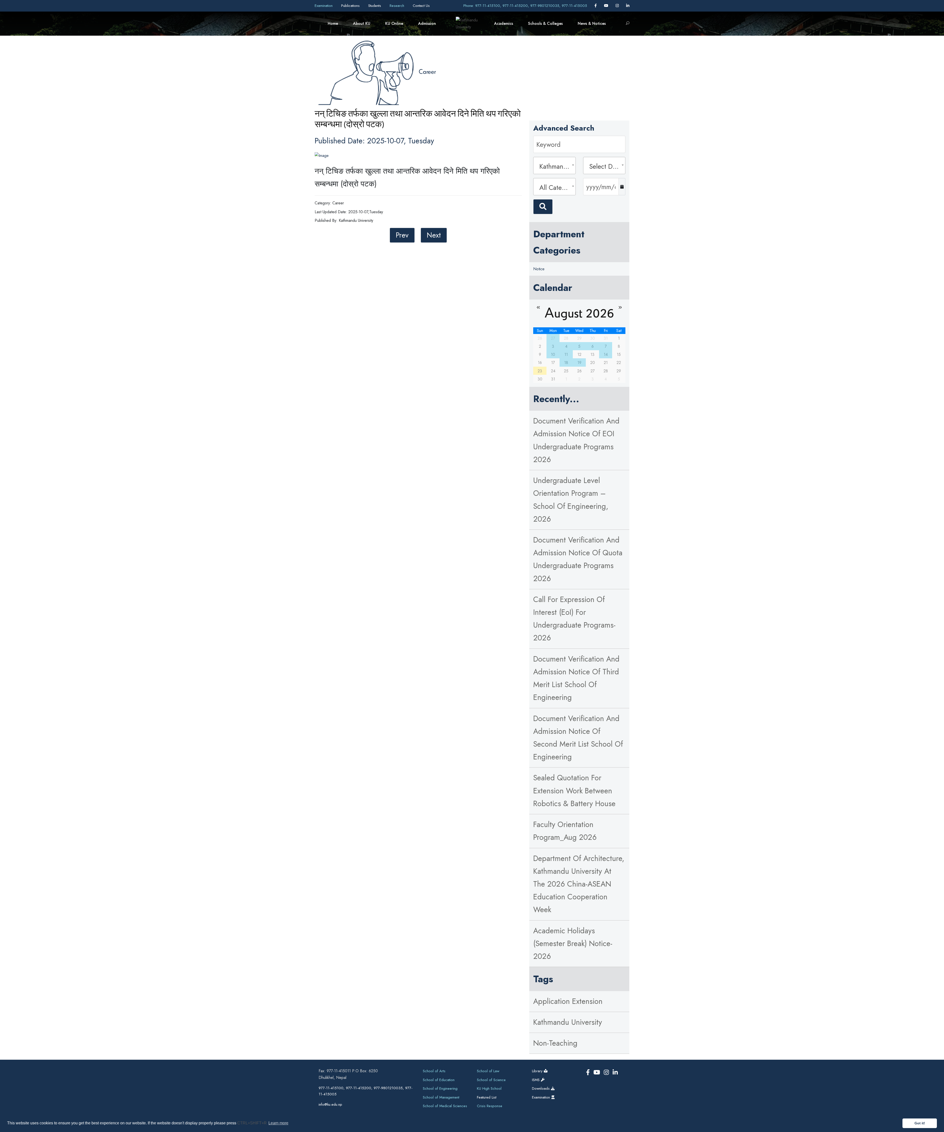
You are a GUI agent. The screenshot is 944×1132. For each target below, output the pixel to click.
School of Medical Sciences (445, 1106)
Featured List (486, 1097)
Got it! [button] (919, 1123)
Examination (324, 5)
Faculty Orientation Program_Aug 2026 (565, 831)
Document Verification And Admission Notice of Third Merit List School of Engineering (576, 678)
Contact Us (421, 5)
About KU (361, 23)
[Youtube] (606, 5)
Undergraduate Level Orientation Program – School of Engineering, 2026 (570, 500)
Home (333, 23)
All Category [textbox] (555, 187)
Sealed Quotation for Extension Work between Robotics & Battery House (574, 790)
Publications (351, 5)
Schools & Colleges (545, 23)
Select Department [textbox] (605, 166)
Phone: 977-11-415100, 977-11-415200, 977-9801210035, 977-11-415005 (525, 5)
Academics (503, 23)
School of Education (439, 1080)
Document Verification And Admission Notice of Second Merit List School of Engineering (578, 738)
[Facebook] (596, 5)
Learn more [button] (278, 1123)
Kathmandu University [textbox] (555, 166)
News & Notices (592, 23)
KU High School (489, 1088)
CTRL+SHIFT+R (252, 1123)
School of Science (491, 1080)
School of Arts (434, 1071)
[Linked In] (627, 5)
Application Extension (568, 1001)
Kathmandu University (567, 1022)
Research (397, 5)
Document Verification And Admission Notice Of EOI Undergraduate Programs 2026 (576, 440)
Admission (427, 23)
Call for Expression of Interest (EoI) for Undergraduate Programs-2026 (574, 619)
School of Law (488, 1071)
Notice (539, 269)
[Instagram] (618, 5)
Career (427, 71)
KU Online (394, 23)
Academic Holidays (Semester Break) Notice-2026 (572, 943)
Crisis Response (489, 1106)
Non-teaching (555, 1043)
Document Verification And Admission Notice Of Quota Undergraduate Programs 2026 (577, 559)
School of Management (441, 1097)
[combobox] (554, 165)
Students (375, 5)
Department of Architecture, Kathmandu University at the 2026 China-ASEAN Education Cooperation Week (578, 884)
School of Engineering (440, 1088)
